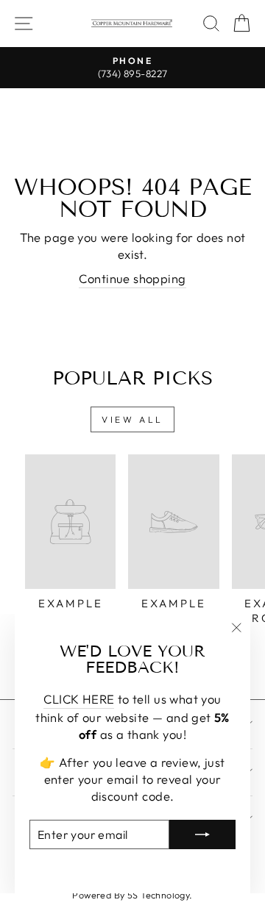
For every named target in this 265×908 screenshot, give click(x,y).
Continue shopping (132, 278)
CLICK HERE (78, 699)
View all (132, 419)
